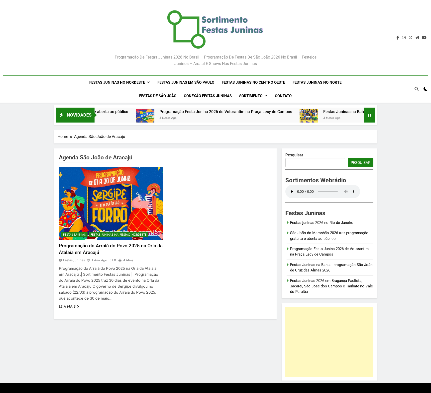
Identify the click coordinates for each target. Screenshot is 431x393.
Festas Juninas (74, 234)
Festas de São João (157, 96)
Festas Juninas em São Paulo (185, 82)
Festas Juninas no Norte (317, 82)
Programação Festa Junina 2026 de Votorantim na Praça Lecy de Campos (212, 111)
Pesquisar (360, 162)
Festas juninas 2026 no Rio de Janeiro (321, 222)
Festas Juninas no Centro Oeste (253, 82)
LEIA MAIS (67, 306)
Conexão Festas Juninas (208, 96)
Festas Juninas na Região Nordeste (119, 234)
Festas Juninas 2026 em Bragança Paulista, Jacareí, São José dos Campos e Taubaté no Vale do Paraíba (331, 286)
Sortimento (250, 96)
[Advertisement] (329, 342)
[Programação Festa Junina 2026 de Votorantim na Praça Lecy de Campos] (131, 118)
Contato (283, 96)
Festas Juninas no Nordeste (117, 82)
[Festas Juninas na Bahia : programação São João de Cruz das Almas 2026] (295, 118)
